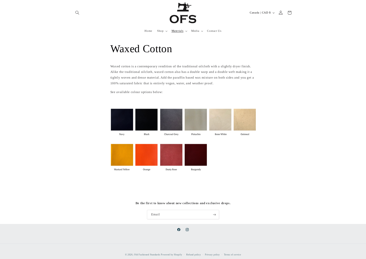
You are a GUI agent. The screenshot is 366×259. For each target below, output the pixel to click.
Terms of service (232, 254)
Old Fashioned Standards (147, 254)
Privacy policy (212, 254)
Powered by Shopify (171, 254)
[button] (77, 12)
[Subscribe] (214, 214)
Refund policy (193, 254)
